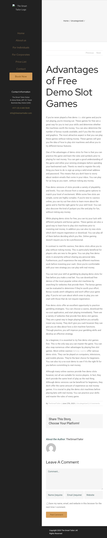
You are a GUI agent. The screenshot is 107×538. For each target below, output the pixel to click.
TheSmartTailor (54, 403)
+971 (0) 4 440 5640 (21, 108)
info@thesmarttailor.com (21, 113)
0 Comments (95, 403)
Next (98, 53)
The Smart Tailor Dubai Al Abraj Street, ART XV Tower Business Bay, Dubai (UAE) (21, 100)
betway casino (79, 351)
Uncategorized (82, 403)
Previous (90, 53)
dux (79, 117)
